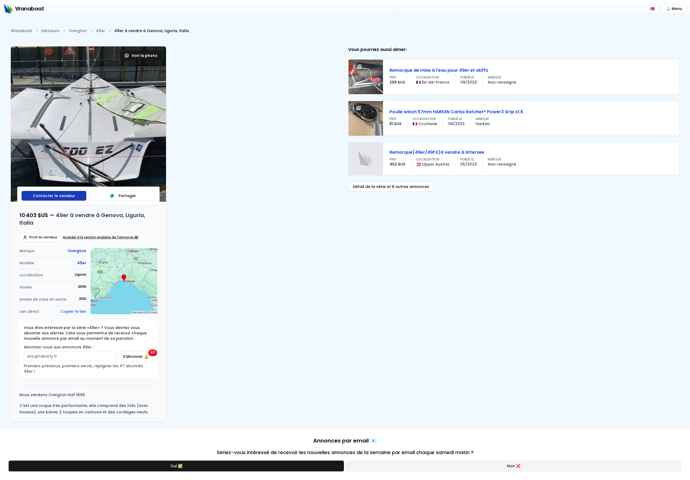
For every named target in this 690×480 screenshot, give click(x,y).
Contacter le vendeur (54, 195)
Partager (127, 195)
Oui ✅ (176, 466)
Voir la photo (144, 55)
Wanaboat (21, 30)
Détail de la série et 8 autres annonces (391, 186)
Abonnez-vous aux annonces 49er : (59, 347)
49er (100, 30)
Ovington (78, 30)
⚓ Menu (674, 8)
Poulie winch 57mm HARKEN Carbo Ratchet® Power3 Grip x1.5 (456, 112)
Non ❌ (513, 466)
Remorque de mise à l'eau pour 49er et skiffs (438, 70)
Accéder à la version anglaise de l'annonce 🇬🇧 (100, 237)
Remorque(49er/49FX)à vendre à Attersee (436, 152)
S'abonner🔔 (138, 355)
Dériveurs (50, 30)
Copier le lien (73, 311)
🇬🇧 (652, 8)
